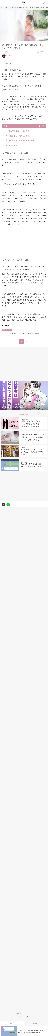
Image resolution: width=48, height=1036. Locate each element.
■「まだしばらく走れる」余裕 (17, 136)
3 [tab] (19, 408)
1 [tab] (10, 408)
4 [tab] (24, 408)
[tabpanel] (24, 395)
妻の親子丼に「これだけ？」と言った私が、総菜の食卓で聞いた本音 (32, 452)
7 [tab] (38, 408)
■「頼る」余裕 (11, 145)
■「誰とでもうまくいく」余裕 (17, 131)
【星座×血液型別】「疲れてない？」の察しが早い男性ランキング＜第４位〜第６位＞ (32, 423)
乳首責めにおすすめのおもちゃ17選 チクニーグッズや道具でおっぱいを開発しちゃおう (32, 437)
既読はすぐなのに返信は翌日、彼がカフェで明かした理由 (32, 465)
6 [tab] (33, 408)
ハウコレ (4, 7)
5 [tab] (28, 408)
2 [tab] (14, 408)
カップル (13, 7)
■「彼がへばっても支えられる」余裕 (20, 140)
